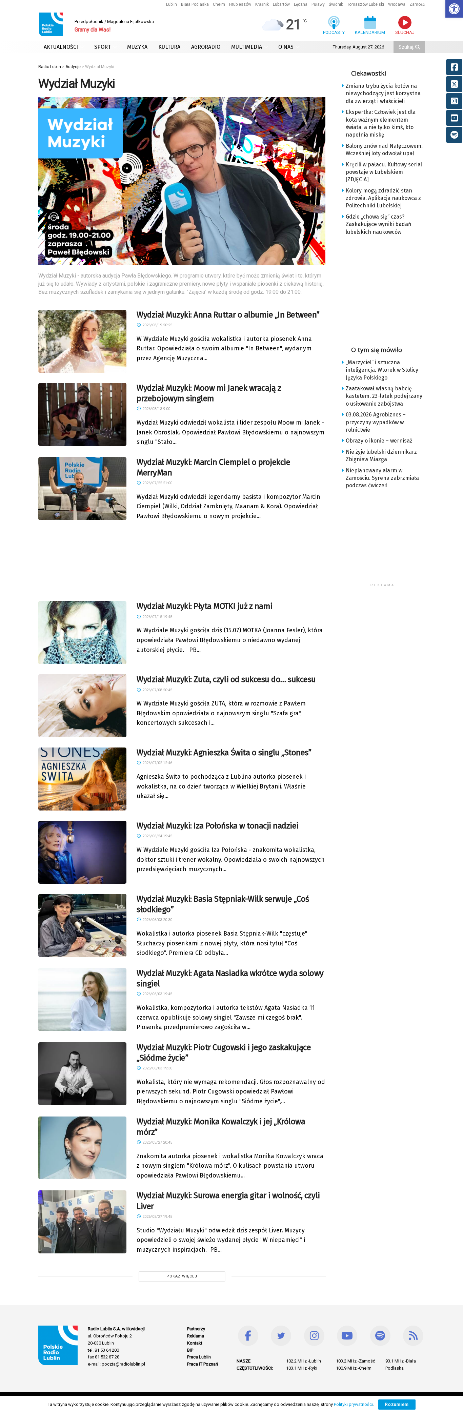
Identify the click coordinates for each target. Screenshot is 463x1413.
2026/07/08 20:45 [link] (156, 690)
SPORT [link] (102, 47)
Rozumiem (397, 1404)
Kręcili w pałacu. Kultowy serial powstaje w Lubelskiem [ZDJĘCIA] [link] (384, 172)
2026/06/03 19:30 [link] (156, 1068)
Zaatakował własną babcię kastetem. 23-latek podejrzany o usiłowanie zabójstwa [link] (384, 396)
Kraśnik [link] (262, 4)
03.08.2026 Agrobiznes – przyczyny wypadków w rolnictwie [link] (376, 422)
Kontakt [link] (194, 1343)
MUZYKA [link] (137, 47)
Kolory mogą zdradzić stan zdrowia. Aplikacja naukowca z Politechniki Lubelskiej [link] (383, 198)
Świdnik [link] (336, 4)
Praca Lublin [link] (199, 1356)
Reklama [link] (195, 1335)
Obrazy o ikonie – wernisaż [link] (379, 440)
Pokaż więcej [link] (181, 1276)
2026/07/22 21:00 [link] (156, 483)
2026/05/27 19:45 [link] (156, 1216)
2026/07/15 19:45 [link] (156, 617)
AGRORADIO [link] (205, 47)
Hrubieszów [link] (240, 4)
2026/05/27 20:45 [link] (156, 1142)
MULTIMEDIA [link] (246, 47)
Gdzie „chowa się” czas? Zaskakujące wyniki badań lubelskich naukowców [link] (378, 224)
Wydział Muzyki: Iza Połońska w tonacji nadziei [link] (218, 826)
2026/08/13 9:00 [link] (155, 409)
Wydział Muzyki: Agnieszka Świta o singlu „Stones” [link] (224, 752)
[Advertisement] (182, 559)
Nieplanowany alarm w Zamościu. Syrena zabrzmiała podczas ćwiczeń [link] (382, 478)
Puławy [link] (318, 4)
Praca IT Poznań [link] (202, 1364)
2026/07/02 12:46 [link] (156, 763)
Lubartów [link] (281, 4)
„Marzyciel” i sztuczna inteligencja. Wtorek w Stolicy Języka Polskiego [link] (382, 370)
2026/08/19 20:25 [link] (156, 325)
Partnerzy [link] (196, 1328)
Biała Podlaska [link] (195, 4)
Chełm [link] (219, 4)
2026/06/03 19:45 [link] (156, 994)
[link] (454, 9)
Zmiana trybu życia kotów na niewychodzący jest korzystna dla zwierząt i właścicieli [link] (383, 93)
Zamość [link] (417, 4)
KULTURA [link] (169, 47)
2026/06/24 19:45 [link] (156, 836)
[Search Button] (418, 47)
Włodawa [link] (396, 4)
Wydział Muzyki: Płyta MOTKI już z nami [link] (205, 606)
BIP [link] (190, 1350)
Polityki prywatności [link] (353, 1404)
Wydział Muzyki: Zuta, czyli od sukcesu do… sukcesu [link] (226, 679)
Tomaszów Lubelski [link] (365, 4)
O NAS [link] (286, 47)
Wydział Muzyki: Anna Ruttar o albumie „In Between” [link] (228, 315)
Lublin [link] (171, 4)
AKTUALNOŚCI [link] (61, 47)
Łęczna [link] (300, 4)
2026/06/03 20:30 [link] (156, 920)
